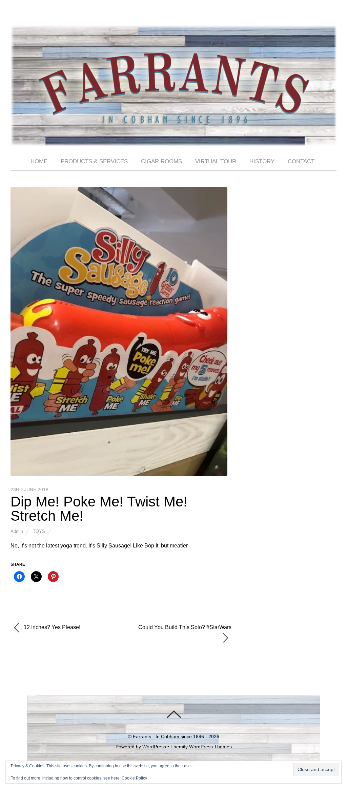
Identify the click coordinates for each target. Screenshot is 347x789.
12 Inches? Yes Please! (51, 627)
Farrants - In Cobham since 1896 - (170, 736)
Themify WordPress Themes (201, 746)
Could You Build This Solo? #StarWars (184, 627)
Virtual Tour (215, 161)
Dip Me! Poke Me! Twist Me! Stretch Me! (99, 509)
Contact (301, 161)
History (261, 161)
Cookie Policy (134, 778)
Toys (39, 531)
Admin (17, 531)
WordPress (154, 746)
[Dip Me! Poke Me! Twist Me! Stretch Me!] (119, 474)
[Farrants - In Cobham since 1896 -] (174, 140)
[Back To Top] (174, 714)
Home (38, 161)
